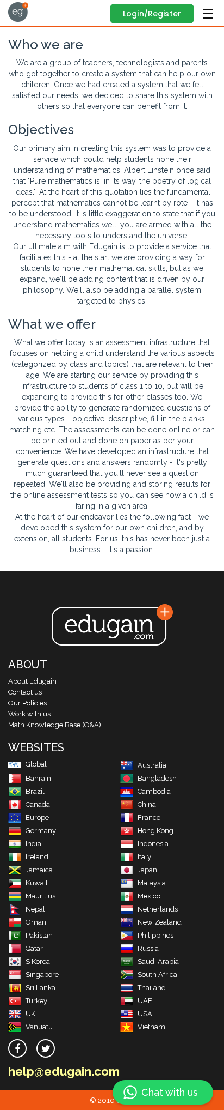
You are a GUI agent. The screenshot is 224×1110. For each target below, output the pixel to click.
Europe (37, 817)
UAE (145, 1001)
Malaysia (152, 883)
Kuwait (37, 883)
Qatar (34, 948)
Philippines (155, 935)
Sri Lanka (40, 988)
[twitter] (45, 1048)
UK (30, 1014)
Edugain (18, 12)
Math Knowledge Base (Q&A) (54, 725)
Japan (147, 870)
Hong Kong (155, 831)
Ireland (37, 857)
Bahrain (38, 778)
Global (36, 764)
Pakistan (39, 935)
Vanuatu (39, 1027)
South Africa (157, 974)
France (149, 817)
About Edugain (32, 681)
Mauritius (40, 896)
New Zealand (160, 922)
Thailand (152, 988)
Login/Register (152, 13)
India (33, 844)
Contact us (25, 692)
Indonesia (153, 844)
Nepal (35, 909)
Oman (36, 922)
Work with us (29, 714)
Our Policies (27, 703)
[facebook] (17, 1048)
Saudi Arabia (158, 961)
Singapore (42, 974)
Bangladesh (157, 778)
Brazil (35, 791)
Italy (144, 857)
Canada (38, 804)
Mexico (149, 896)
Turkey (36, 1001)
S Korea (38, 961)
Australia (152, 765)
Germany (41, 831)
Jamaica (39, 870)
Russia (148, 948)
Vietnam (151, 1027)
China (147, 804)
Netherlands (158, 909)
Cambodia (154, 791)
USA (145, 1014)
